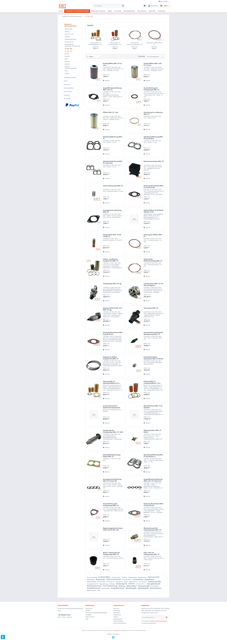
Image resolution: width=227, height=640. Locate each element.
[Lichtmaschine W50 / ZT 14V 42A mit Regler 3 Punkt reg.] (134, 292)
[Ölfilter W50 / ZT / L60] (93, 121)
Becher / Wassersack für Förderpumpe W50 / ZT (111, 553)
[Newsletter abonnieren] (166, 617)
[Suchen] (123, 6)
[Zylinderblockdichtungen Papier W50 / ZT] (93, 463)
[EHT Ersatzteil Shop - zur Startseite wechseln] (63, 6)
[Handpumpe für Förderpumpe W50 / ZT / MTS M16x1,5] (93, 439)
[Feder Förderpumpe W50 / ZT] (93, 194)
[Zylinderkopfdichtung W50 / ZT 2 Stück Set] (93, 170)
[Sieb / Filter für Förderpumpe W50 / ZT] (134, 561)
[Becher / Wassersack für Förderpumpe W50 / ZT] (93, 561)
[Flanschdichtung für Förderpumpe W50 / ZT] (93, 512)
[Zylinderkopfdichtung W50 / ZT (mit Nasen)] (134, 145)
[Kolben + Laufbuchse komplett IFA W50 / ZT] (93, 267)
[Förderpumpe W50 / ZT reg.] (93, 292)
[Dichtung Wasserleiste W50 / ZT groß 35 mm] (93, 341)
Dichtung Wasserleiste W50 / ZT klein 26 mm (154, 504)
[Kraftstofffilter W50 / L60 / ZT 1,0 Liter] (134, 72)
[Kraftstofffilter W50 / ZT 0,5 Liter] (93, 72)
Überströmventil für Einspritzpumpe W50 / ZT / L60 (153, 529)
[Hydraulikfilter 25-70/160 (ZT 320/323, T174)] (134, 218)
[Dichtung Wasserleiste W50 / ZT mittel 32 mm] (134, 194)
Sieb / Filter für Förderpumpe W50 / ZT (151, 553)
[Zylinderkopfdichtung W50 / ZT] (93, 145)
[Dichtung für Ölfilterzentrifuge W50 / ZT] (134, 35)
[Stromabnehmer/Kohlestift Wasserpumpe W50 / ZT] (134, 341)
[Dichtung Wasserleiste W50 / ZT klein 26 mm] (134, 512)
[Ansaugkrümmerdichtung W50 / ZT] (93, 218)
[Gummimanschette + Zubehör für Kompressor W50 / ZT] (93, 414)
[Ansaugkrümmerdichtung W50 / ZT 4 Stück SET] (93, 487)
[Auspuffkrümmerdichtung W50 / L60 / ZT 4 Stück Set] (134, 487)
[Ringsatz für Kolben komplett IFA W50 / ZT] (93, 365)
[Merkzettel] (145, 6)
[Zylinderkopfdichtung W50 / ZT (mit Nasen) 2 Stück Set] (134, 463)
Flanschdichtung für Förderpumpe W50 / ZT (111, 504)
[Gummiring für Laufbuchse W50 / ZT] (134, 121)
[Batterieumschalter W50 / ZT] (134, 170)
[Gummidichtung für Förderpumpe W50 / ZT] (134, 96)
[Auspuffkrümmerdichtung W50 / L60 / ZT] (93, 96)
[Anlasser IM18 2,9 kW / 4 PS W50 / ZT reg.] (93, 316)
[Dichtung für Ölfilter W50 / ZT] (154, 35)
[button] (3, 637)
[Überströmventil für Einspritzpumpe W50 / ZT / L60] (134, 536)
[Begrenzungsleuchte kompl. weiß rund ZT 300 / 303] (93, 536)
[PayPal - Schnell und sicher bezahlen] (72, 105)
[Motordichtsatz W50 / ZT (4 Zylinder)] (134, 414)
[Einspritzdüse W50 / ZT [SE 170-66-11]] (93, 243)
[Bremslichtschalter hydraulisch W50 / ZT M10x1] (134, 365)
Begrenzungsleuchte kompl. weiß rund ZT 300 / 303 (113, 529)
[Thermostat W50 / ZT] (134, 316)
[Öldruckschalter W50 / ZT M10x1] (134, 439)
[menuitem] (163, 1)
